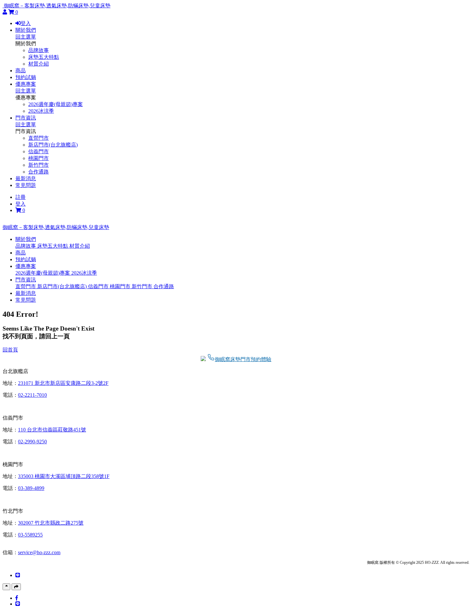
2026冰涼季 (41, 111)
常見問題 (25, 185)
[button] (25, 239)
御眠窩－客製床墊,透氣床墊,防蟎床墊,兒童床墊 (57, 5)
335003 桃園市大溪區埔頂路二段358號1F (63, 476)
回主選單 (25, 37)
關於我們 (25, 30)
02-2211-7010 (32, 395)
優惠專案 (25, 84)
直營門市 (38, 138)
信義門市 (38, 151)
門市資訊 (25, 117)
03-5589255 (30, 534)
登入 (26, 23)
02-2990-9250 (32, 441)
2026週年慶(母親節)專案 (55, 104)
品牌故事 (38, 50)
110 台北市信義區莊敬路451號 (52, 429)
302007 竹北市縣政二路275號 (50, 523)
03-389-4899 (31, 488)
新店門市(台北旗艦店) (53, 144)
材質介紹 (38, 64)
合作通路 (38, 171)
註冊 (20, 197)
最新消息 (25, 178)
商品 (20, 70)
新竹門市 (38, 165)
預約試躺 (25, 77)
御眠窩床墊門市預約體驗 (243, 359)
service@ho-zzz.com (39, 552)
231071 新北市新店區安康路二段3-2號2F (63, 383)
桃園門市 (38, 158)
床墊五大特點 (43, 57)
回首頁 (10, 349)
